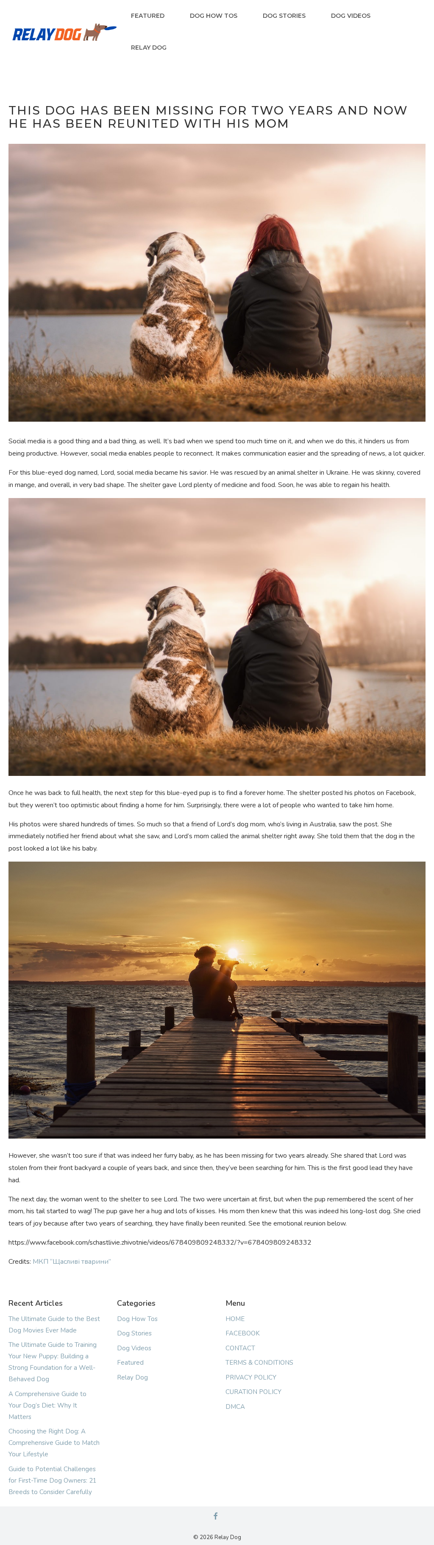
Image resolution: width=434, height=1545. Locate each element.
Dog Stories (284, 16)
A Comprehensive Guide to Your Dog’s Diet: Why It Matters (47, 1405)
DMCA (235, 1406)
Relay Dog (149, 47)
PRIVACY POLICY (250, 1377)
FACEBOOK (242, 1333)
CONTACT (240, 1348)
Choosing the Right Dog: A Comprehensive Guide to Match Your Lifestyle (54, 1442)
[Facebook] (215, 1517)
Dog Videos (350, 16)
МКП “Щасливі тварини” (72, 1261)
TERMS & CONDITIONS (259, 1362)
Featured (147, 16)
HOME (235, 1319)
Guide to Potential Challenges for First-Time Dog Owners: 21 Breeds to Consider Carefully (52, 1480)
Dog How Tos (213, 16)
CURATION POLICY (253, 1392)
